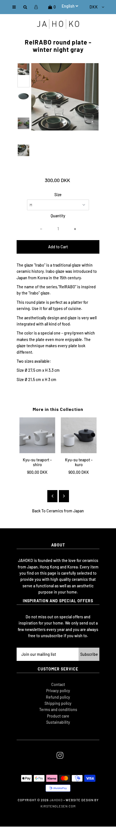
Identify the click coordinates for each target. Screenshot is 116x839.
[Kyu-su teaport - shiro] (37, 435)
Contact (58, 684)
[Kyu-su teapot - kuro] (79, 435)
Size (58, 194)
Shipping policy (58, 703)
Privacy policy (58, 690)
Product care (58, 716)
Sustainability (58, 722)
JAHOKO (56, 800)
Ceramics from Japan (65, 510)
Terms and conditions (58, 709)
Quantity (58, 215)
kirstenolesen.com (58, 806)
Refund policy (58, 697)
